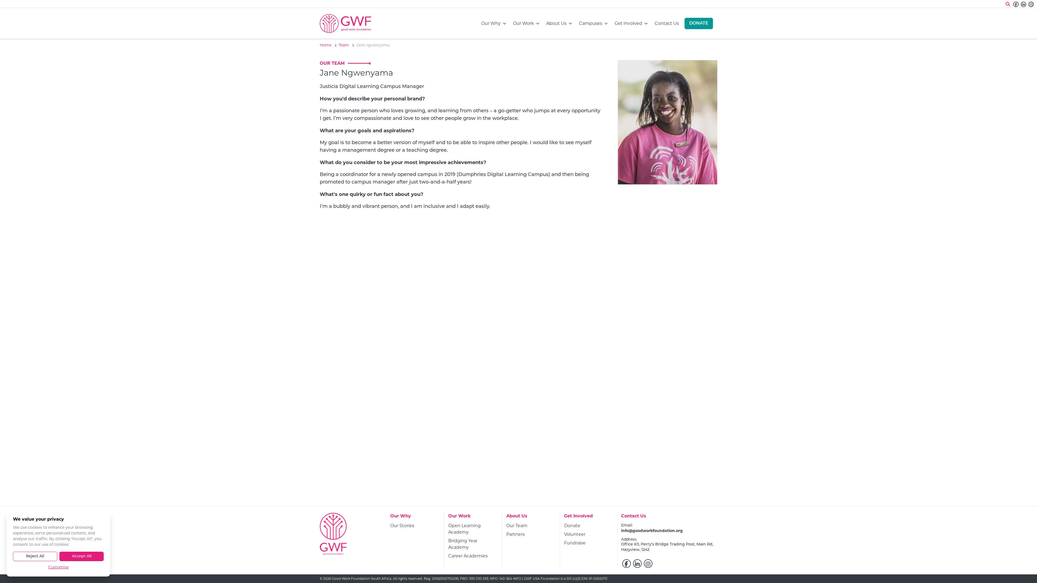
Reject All (35, 556)
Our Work (523, 23)
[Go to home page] (345, 23)
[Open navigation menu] (504, 23)
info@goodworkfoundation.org (652, 530)
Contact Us (667, 23)
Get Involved (628, 23)
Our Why (491, 23)
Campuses (590, 23)
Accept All (82, 556)
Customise (58, 567)
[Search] (1008, 4)
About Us (556, 23)
